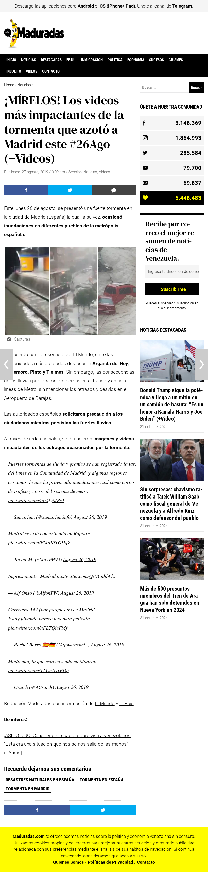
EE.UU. (71, 60)
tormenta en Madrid (27, 788)
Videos (31, 71)
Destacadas (51, 60)
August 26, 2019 (90, 516)
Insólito (13, 71)
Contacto (51, 71)
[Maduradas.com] (34, 46)
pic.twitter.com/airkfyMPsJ (36, 500)
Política (115, 60)
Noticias (28, 60)
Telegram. (182, 6)
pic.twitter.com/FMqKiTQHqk (39, 542)
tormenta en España (102, 779)
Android (86, 6)
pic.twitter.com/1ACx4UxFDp (38, 670)
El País (126, 703)
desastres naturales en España (40, 779)
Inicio (11, 60)
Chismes (176, 60)
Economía (135, 60)
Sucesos (156, 60)
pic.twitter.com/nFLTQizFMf (37, 627)
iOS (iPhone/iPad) (116, 6)
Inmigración (92, 60)
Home (9, 85)
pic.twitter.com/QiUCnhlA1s (86, 576)
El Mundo (105, 703)
